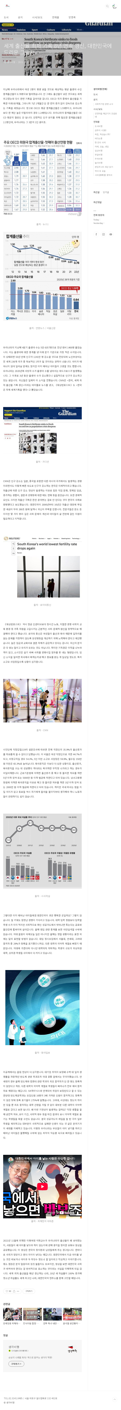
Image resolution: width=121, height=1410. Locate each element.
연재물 (55, 17)
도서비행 (98, 126)
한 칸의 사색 (100, 142)
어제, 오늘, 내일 (102, 146)
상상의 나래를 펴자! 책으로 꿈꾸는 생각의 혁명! (30, 1357)
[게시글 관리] (18, 1291)
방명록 (72, 17)
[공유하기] (14, 1291)
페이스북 (96, 234)
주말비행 (98, 154)
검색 (107, 6)
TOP (114, 1399)
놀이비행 (98, 162)
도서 (6, 17)
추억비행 (98, 158)
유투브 (111, 234)
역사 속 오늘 (100, 170)
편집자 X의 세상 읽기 (104, 166)
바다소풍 (98, 138)
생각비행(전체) (100, 89)
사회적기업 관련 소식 (104, 103)
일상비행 (98, 150)
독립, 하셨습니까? (102, 134)
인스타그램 (103, 234)
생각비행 (14, 1347)
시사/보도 (37, 17)
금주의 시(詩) (100, 130)
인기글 (106, 192)
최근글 (96, 192)
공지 (20, 17)
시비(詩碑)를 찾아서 (103, 175)
